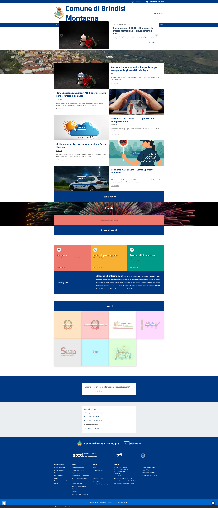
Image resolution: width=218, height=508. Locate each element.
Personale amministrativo (61, 481)
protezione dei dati (109, 288)
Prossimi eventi (109, 230)
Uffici (55, 473)
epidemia (138, 282)
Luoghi (56, 483)
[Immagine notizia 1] (84, 35)
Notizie (94, 467)
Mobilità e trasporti (77, 484)
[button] (155, 2)
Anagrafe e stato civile (78, 468)
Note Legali (103, 502)
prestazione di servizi (100, 288)
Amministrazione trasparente (100, 484)
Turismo (74, 481)
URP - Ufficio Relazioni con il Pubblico (124, 484)
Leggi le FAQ (145, 470)
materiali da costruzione (148, 285)
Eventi (94, 473)
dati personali (157, 279)
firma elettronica (156, 282)
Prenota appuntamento (148, 467)
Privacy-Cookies (94, 502)
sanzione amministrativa (126, 288)
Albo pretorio (95, 481)
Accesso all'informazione (109, 276)
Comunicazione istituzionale (138, 279)
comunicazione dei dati (125, 279)
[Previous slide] (61, 35)
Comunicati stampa (97, 470)
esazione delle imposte (146, 282)
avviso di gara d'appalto (154, 276)
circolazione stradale (115, 279)
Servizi (74, 464)
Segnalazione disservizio (148, 473)
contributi (146, 279)
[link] (72, 258)
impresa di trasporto (124, 285)
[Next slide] (156, 35)
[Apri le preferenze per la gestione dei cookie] (4, 503)
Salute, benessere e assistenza (80, 494)
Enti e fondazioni (58, 475)
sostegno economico (135, 288)
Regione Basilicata (135, 2)
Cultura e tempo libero (78, 470)
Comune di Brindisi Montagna (95, 13)
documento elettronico (114, 282)
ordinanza (157, 285)
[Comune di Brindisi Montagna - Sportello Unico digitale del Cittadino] (59, 13)
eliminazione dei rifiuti (129, 282)
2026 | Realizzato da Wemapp (62, 507)
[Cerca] (162, 13)
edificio (121, 282)
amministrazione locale (138, 276)
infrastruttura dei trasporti (136, 285)
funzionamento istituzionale (102, 285)
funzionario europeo (114, 285)
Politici (56, 478)
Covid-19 (151, 279)
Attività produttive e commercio (80, 476)
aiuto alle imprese (128, 276)
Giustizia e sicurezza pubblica (79, 486)
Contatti (116, 464)
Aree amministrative (59, 467)
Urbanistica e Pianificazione (79, 478)
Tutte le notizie (109, 196)
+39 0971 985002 (118, 476)
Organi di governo (59, 470)
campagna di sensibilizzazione (103, 279)
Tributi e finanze (76, 489)
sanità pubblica (117, 288)
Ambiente (74, 492)
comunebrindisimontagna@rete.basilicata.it (125, 481)
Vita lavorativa (76, 473)
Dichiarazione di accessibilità (149, 475)
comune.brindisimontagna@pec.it (123, 478)
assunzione (145, 276)
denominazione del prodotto (102, 282)
